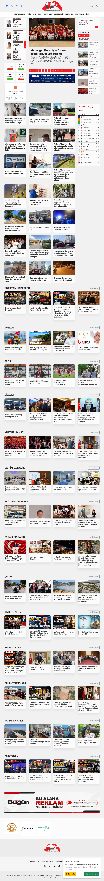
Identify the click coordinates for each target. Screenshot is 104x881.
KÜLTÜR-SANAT (48, 14)
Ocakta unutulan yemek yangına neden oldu (39, 279)
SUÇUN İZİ (16, 60)
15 (74, 71)
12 (64, 71)
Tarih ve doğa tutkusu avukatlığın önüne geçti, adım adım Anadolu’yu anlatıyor (39, 254)
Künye (32, 861)
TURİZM (29, 14)
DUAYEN (16, 41)
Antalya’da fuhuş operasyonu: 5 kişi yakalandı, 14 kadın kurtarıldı (13, 203)
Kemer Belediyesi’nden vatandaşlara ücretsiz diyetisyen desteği (15, 121)
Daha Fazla (70, 874)
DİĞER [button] (87, 14)
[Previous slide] (25, 43)
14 (71, 71)
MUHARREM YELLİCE (17, 53)
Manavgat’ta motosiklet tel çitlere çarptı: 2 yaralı (15, 279)
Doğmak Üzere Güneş (18, 38)
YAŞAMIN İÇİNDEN (18, 31)
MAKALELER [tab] (84, 39)
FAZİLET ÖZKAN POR (17, 34)
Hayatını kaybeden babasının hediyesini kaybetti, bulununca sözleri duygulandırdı (38, 147)
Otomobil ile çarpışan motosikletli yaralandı (63, 279)
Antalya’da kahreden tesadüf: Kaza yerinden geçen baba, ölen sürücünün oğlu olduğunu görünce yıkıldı (63, 175)
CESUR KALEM (17, 18)
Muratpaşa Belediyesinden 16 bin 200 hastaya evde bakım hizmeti (40, 173)
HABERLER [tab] (83, 36)
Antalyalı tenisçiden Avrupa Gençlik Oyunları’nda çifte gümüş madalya (62, 121)
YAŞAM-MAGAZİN (58, 14)
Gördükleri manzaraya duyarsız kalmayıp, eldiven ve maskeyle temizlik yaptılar (63, 203)
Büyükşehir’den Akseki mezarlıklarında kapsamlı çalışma (14, 228)
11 (61, 71)
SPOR (34, 14)
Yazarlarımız (60, 861)
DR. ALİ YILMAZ (16, 21)
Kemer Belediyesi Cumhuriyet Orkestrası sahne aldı (14, 253)
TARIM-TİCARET (79, 14)
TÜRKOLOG (16, 49)
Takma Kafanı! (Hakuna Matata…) (17, 26)
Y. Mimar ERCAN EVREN (16, 44)
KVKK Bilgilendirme (45, 861)
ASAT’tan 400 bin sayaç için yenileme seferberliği (39, 202)
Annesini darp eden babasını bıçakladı (62, 228)
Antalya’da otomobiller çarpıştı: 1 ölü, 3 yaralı (39, 121)
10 (58, 71)
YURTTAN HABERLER (19, 14)
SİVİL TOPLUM (69, 14)
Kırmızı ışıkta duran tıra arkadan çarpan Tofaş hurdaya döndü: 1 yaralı (63, 253)
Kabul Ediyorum (92, 874)
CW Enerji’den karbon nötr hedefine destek (14, 172)
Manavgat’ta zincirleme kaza (39, 228)
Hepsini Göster (94, 288)
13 (67, 71)
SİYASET (40, 14)
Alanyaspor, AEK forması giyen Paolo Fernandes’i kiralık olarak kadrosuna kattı (15, 147)
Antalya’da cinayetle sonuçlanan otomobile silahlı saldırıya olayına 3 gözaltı (64, 147)
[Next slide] (25, 46)
